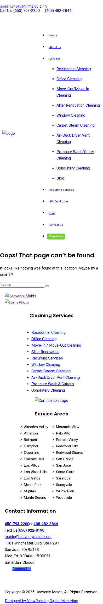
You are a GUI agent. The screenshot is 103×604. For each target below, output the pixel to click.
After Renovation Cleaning (78, 105)
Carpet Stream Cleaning (51, 371)
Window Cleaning (71, 115)
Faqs (52, 213)
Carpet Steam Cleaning (76, 125)
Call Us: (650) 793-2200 (20, 10)
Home (53, 35)
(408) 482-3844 (58, 10)
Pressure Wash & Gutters (52, 384)
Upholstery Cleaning (73, 168)
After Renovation (45, 351)
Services (54, 58)
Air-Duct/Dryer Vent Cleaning (55, 377)
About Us (55, 47)
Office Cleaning (69, 79)
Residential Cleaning (74, 69)
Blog (60, 178)
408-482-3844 (46, 524)
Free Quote (56, 236)
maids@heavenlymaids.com (28, 536)
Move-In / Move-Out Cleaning (56, 345)
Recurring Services (61, 189)
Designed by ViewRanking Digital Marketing (41, 601)
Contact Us (56, 224)
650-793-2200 (17, 524)
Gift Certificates (59, 201)
